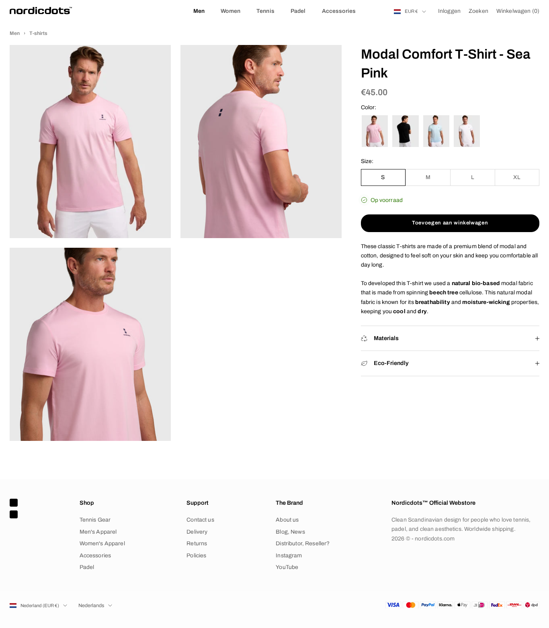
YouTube (287, 567)
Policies (196, 556)
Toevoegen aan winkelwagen (450, 223)
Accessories (339, 11)
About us (287, 520)
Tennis (265, 11)
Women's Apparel (102, 543)
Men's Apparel (98, 532)
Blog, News (290, 532)
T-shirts (38, 33)
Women (230, 11)
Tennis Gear (95, 520)
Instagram (289, 556)
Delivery (196, 532)
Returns (196, 543)
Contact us (200, 520)
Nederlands (91, 605)
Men (199, 11)
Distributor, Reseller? (303, 543)
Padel (298, 11)
